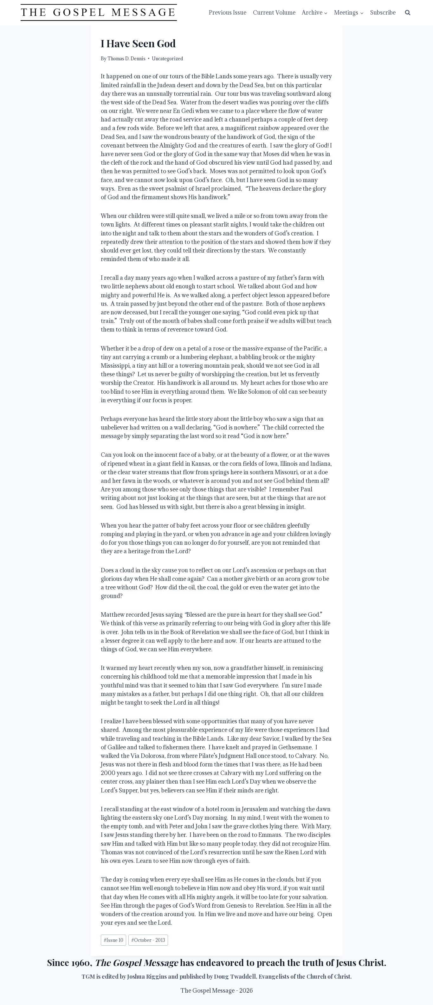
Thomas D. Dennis (126, 59)
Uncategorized (167, 59)
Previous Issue (227, 12)
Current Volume (274, 12)
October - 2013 (148, 940)
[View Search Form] (407, 12)
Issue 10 (113, 940)
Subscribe (383, 12)
